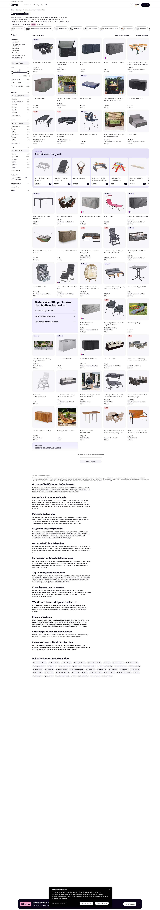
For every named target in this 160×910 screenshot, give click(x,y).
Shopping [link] (18, 10)
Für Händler (21, 1)
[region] (80, 897)
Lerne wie (39, 24)
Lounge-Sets (15, 42)
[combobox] (123, 35)
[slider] (12, 72)
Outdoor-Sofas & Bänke (18, 55)
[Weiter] (147, 28)
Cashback (58, 609)
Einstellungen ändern (59, 903)
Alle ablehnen (86, 903)
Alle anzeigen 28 (15, 170)
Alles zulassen (102, 903)
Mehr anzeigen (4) (17, 57)
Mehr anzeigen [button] (91, 461)
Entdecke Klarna (27, 5)
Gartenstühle (15, 50)
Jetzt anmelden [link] (130, 904)
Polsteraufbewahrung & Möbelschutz (18, 45)
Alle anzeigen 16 (15, 143)
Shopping (36, 5)
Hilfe (46, 5)
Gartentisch (38, 546)
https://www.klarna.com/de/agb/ (104, 480)
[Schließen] (110, 889)
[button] (137, 5)
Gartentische (15, 48)
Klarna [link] (12, 10)
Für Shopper (13, 1)
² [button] (136, 69)
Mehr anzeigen (64, 21)
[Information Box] (43, 35)
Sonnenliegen (16, 53)
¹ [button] (37, 69)
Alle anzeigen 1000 (16, 115)
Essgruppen (69, 532)
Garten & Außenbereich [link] (29, 10)
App (42, 5)
